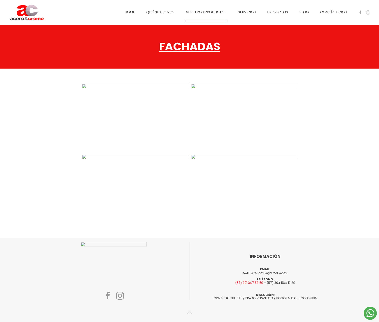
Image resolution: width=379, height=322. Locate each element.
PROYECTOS (277, 12)
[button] (135, 118)
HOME (130, 12)
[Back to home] (27, 12)
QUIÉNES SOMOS (160, 12)
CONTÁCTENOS (333, 12)
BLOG (304, 12)
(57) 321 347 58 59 (249, 283)
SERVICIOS (247, 12)
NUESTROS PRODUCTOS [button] (206, 12)
